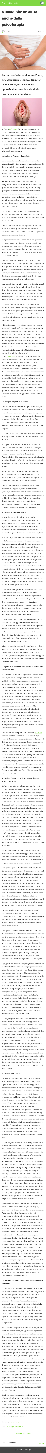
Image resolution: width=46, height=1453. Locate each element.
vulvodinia (19, 1426)
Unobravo (11, 356)
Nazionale (13, 1422)
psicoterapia (10, 1426)
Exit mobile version (23, 1450)
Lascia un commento (23, 1433)
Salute (20, 1422)
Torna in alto (40, 1443)
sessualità (38, 732)
